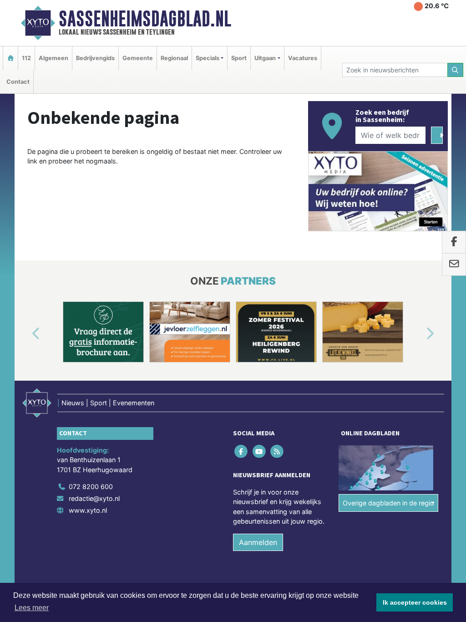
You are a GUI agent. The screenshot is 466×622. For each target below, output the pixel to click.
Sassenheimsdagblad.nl (145, 18)
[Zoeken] (455, 70)
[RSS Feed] (277, 451)
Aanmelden (258, 542)
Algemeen (53, 58)
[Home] (10, 58)
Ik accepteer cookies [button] (415, 602)
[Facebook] (242, 451)
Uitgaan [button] (265, 58)
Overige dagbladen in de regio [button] (388, 503)
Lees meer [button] (32, 608)
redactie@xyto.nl (94, 498)
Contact (18, 81)
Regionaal (174, 58)
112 (26, 58)
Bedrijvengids (95, 58)
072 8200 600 (91, 486)
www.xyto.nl (88, 510)
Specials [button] (207, 58)
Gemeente (137, 58)
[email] (454, 264)
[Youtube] (259, 451)
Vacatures (302, 58)
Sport (239, 58)
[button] (25, 333)
